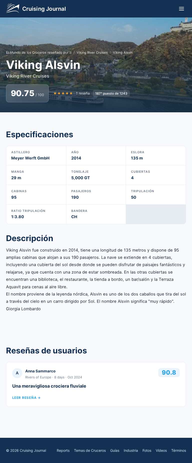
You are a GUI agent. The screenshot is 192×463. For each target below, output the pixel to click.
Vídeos (161, 450)
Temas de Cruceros (90, 450)
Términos (178, 450)
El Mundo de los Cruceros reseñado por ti (39, 52)
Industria (131, 450)
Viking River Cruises (92, 52)
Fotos (146, 450)
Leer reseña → (26, 398)
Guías (114, 450)
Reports (63, 450)
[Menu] (181, 8)
